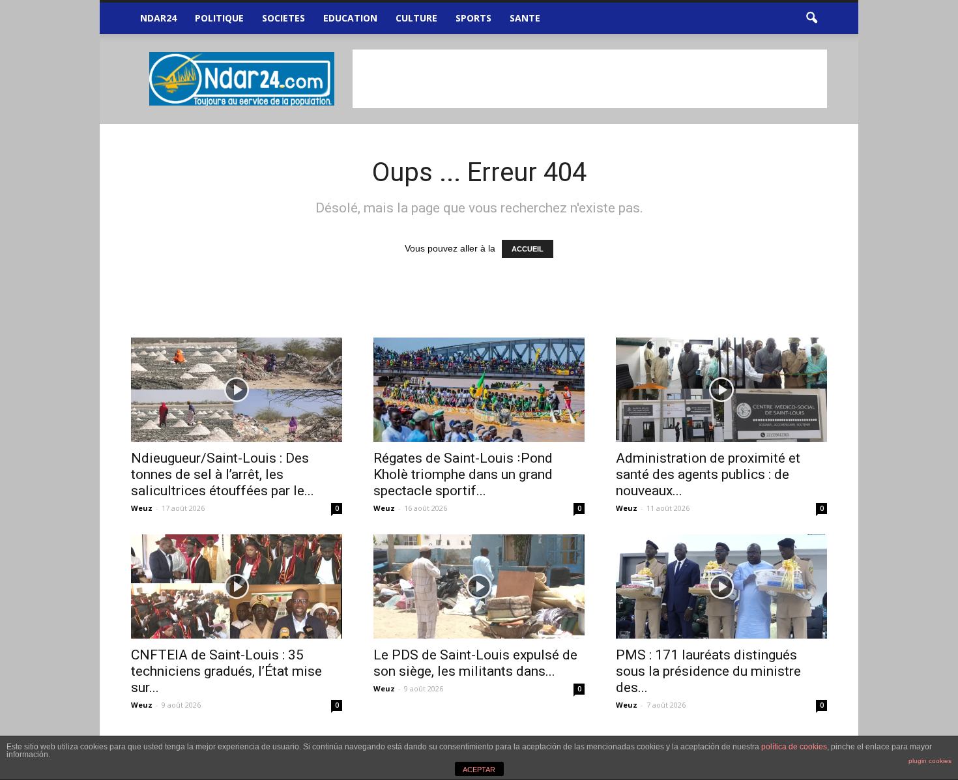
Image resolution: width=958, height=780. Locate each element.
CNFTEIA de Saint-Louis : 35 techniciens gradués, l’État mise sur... (226, 671)
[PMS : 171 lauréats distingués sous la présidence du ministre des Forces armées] (721, 586)
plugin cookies (929, 760)
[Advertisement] (590, 79)
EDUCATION (350, 18)
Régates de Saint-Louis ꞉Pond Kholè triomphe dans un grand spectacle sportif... (463, 474)
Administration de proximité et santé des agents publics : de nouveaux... (708, 474)
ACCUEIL (528, 249)
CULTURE (416, 18)
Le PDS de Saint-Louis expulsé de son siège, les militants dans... (475, 663)
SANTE (525, 18)
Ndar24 (158, 18)
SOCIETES (283, 18)
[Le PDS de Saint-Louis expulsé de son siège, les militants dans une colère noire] (479, 586)
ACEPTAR (479, 769)
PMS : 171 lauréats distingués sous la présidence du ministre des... (708, 671)
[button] (811, 18)
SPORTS (473, 18)
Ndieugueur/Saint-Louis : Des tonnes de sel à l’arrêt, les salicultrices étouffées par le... (222, 474)
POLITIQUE (219, 18)
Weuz (141, 508)
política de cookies (794, 746)
